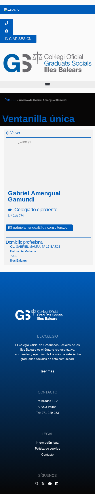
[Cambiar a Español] (12, 9)
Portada (10, 100)
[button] (47, 84)
